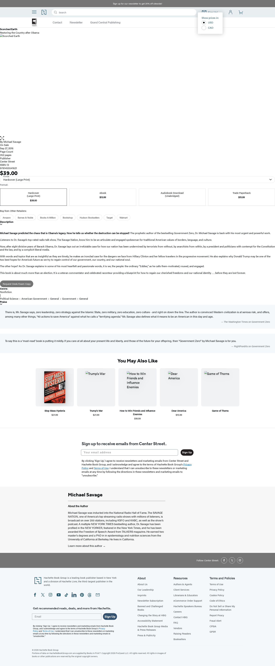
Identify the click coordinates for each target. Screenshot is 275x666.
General (54, 298)
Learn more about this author (85, 546)
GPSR (213, 631)
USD (210, 22)
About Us (142, 584)
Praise (3, 301)
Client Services (181, 589)
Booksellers (179, 639)
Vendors (177, 628)
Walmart (123, 217)
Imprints (142, 595)
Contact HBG (180, 617)
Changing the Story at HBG (152, 615)
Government (69, 298)
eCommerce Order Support (187, 600)
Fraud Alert (215, 620)
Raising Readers (182, 633)
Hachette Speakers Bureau (187, 606)
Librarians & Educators (185, 595)
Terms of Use (216, 584)
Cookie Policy (217, 595)
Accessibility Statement (150, 620)
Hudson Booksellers (89, 217)
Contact (57, 22)
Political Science (9, 298)
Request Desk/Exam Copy (17, 283)
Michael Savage (12, 142)
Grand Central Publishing (105, 22)
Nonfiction (6, 292)
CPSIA (213, 626)
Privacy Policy (217, 589)
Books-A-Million (48, 217)
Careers (177, 611)
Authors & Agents (182, 584)
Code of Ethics (217, 600)
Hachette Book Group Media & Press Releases (153, 627)
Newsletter (76, 22)
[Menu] (34, 12)
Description (6, 221)
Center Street (7, 161)
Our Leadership (146, 589)
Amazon (7, 217)
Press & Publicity (146, 635)
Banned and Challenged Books (150, 607)
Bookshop (68, 217)
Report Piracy (217, 615)
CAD (210, 27)
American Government (34, 298)
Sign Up (187, 452)
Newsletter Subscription (150, 600)
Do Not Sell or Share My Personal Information (222, 607)
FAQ (175, 622)
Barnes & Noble (25, 217)
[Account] (230, 12)
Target (109, 217)
